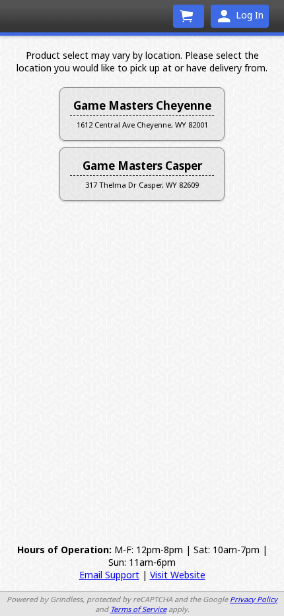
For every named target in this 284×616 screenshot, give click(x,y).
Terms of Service (138, 609)
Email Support (109, 574)
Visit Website (177, 574)
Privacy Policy (253, 599)
